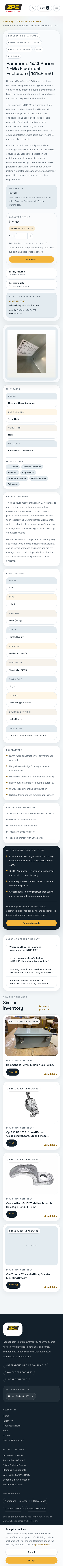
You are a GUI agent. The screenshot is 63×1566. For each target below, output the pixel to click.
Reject (31, 1552)
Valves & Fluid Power (13, 1484)
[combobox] (21, 1396)
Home (6, 1415)
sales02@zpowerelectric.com (24, 305)
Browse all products (44, 1008)
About (6, 1430)
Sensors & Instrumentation (16, 1479)
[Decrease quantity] (17, 236)
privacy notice (42, 1544)
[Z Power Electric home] (13, 7)
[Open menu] (56, 8)
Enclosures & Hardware (29, 21)
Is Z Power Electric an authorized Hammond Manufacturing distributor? (29, 982)
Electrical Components (14, 1469)
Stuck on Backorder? (13, 1440)
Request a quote (31, 923)
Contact (7, 1435)
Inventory (8, 21)
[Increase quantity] (30, 236)
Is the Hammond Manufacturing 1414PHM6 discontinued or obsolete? (29, 960)
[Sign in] (32, 8)
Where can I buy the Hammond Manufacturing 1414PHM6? (25, 948)
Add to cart (31, 259)
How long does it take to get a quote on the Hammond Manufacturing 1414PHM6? (31, 971)
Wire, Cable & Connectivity (16, 1474)
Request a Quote (11, 1425)
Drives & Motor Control (14, 1465)
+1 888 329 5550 (17, 301)
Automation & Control (14, 1460)
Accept (31, 1560)
